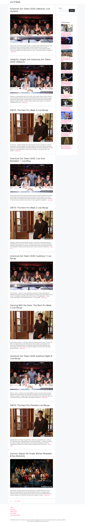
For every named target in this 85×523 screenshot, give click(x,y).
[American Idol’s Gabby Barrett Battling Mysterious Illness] (67, 128)
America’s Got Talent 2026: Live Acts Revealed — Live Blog (27, 159)
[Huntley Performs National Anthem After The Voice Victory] (67, 40)
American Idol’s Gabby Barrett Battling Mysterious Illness (66, 134)
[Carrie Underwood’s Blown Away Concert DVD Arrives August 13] (67, 141)
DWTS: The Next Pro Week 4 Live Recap (29, 110)
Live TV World (15, 2)
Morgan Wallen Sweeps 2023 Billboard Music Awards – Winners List (66, 84)
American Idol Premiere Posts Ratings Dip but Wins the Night (66, 122)
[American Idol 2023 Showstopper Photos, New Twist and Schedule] (67, 103)
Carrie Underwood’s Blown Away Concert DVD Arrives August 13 (66, 147)
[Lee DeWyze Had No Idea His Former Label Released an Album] (67, 28)
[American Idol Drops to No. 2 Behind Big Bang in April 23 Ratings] (67, 90)
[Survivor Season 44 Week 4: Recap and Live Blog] (67, 53)
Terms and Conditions (15, 515)
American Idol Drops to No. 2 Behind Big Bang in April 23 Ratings (66, 96)
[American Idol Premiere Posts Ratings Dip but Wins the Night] (67, 115)
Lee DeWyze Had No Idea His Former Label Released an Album (66, 34)
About (11, 507)
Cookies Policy (13, 511)
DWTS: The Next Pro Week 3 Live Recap (29, 207)
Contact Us (12, 509)
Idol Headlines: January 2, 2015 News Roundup (66, 71)
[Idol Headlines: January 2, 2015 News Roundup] (67, 66)
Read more (13, 51)
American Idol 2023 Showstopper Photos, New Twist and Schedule (67, 109)
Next (19, 501)
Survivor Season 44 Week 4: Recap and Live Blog (66, 60)
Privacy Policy (13, 513)
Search (60, 8)
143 (16, 501)
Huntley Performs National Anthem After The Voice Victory (66, 47)
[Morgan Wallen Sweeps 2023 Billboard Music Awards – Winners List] (67, 77)
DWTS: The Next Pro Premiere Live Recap (29, 405)
